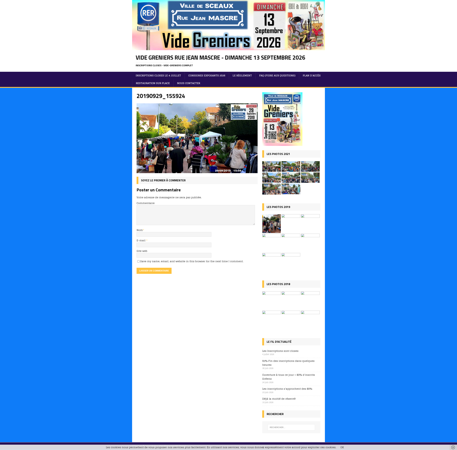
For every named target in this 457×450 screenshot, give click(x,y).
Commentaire (146, 203)
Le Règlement (242, 75)
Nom (140, 230)
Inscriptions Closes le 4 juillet (158, 75)
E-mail (141, 240)
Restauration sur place (153, 83)
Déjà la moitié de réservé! (279, 398)
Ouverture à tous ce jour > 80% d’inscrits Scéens (288, 377)
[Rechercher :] (291, 427)
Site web (142, 251)
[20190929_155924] (197, 171)
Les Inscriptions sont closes (280, 351)
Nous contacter (188, 83)
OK (342, 447)
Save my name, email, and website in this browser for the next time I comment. (191, 261)
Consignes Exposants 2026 (206, 75)
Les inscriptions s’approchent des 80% (287, 388)
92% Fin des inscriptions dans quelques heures (288, 363)
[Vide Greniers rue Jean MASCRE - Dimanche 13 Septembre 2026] (228, 48)
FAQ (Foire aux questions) (277, 75)
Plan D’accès (312, 75)
